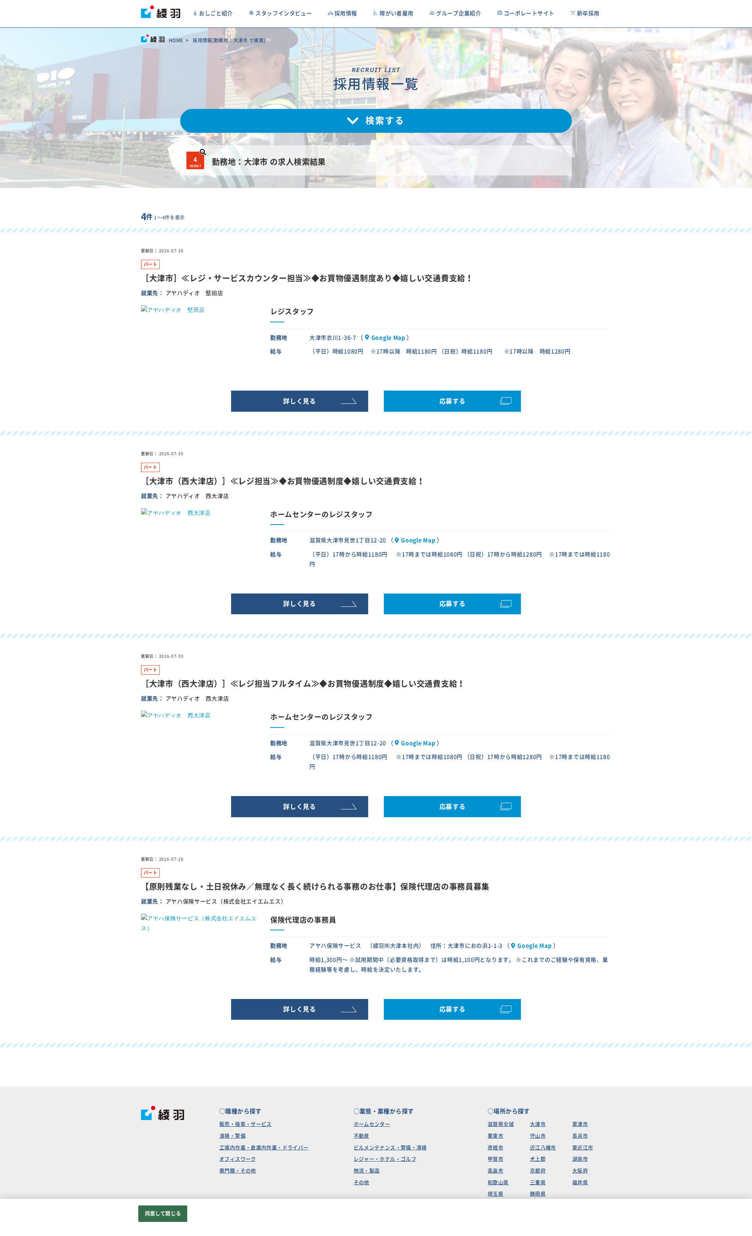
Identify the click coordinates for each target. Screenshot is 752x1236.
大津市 (538, 1124)
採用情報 (345, 13)
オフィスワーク (237, 1159)
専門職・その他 (237, 1170)
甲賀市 (495, 1159)
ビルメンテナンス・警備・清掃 (390, 1147)
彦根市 (495, 1147)
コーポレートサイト (529, 13)
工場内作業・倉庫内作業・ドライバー (263, 1147)
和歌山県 (498, 1182)
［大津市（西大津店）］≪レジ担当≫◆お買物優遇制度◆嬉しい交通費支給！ (283, 481)
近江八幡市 (543, 1147)
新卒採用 (588, 13)
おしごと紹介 (216, 13)
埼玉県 (495, 1193)
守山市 (538, 1135)
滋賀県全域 (501, 1124)
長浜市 (580, 1135)
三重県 (538, 1182)
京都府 (538, 1170)
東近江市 (582, 1147)
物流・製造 (367, 1170)
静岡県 (538, 1193)
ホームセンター (372, 1124)
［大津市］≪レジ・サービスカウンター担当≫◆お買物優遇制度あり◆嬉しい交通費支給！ (307, 278)
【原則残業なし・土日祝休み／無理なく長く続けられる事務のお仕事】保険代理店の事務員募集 (315, 886)
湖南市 (580, 1159)
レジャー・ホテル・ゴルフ (385, 1159)
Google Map (388, 337)
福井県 (580, 1182)
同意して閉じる (163, 1213)
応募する (452, 401)
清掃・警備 (232, 1135)
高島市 (495, 1170)
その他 (361, 1182)
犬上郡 (538, 1159)
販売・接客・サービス (245, 1124)
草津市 (580, 1124)
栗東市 (495, 1135)
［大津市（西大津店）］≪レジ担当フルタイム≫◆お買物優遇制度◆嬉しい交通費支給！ (303, 684)
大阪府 (580, 1170)
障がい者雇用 (396, 13)
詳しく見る (299, 401)
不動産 (361, 1135)
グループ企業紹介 (458, 13)
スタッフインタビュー (283, 13)
